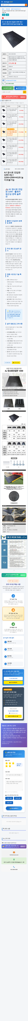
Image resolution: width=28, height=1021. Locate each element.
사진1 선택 (9, 798)
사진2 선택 (17, 798)
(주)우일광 (8, 2)
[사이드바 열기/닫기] (2, 1)
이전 (4, 14)
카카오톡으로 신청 (13, 716)
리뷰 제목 (7, 771)
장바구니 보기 (21, 88)
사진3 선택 (9, 802)
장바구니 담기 (8, 88)
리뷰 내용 (7, 778)
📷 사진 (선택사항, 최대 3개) (11, 795)
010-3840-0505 (10, 83)
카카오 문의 (16, 362)
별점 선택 (7, 760)
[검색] (26, 5)
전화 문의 (8, 362)
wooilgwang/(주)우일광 (11, 80)
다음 (7, 14)
